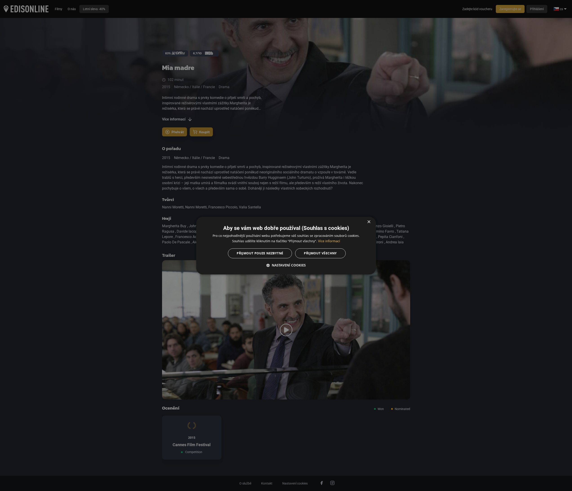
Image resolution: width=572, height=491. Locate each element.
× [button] (368, 222)
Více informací (329, 241)
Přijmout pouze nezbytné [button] (260, 253)
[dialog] (286, 245)
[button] (286, 265)
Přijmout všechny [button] (320, 253)
